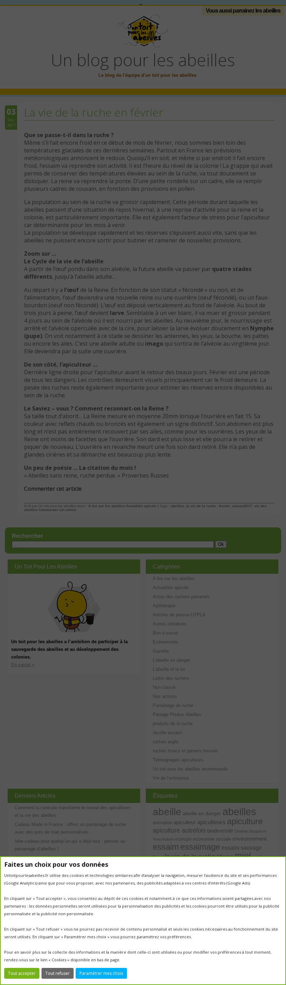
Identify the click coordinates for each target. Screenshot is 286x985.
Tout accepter (22, 973)
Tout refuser (57, 973)
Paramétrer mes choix (101, 973)
